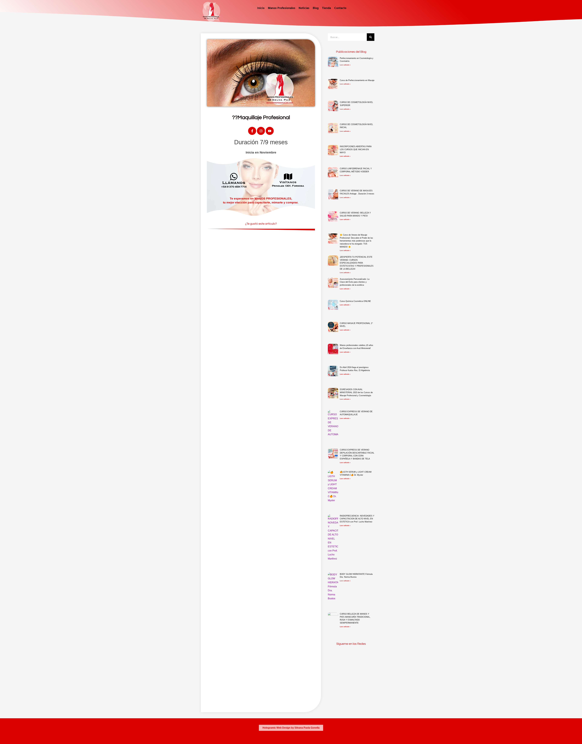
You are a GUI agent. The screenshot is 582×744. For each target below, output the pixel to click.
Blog (316, 8)
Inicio (260, 8)
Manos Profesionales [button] (281, 8)
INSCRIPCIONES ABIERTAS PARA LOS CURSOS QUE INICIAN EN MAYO (355, 149)
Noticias (304, 8)
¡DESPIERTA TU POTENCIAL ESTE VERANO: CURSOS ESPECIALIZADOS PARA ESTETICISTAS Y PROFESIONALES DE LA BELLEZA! (356, 263)
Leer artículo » (345, 65)
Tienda (326, 8)
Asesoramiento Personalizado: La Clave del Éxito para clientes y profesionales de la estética (354, 282)
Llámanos (233, 182)
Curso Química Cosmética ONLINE (355, 301)
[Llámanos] (234, 176)
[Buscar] (370, 37)
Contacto (340, 8)
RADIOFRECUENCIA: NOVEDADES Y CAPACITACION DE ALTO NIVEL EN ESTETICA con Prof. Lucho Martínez (357, 519)
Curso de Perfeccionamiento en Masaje (357, 80)
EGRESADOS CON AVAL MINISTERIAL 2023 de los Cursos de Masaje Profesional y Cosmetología (356, 392)
